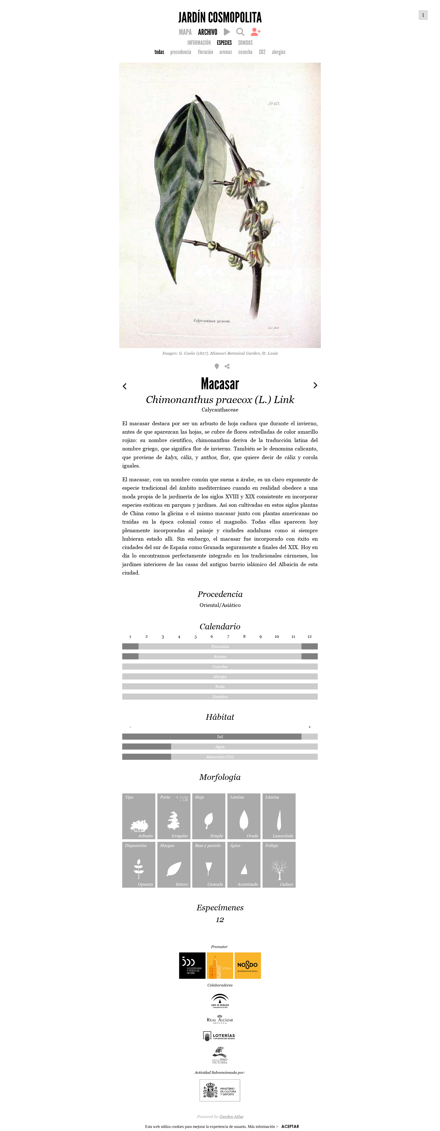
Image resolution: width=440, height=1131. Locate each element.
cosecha (245, 52)
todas (159, 52)
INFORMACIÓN (199, 42)
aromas (225, 52)
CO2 (262, 52)
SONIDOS (245, 42)
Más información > (263, 1126)
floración (205, 52)
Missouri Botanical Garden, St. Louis (244, 353)
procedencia (180, 52)
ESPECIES (224, 42)
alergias (278, 52)
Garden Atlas (231, 1116)
